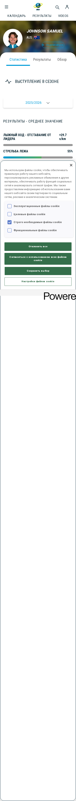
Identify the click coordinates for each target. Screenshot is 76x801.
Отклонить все (38, 246)
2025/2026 (34, 103)
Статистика (18, 59)
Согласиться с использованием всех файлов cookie (38, 259)
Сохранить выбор (38, 270)
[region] (38, 480)
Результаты (42, 59)
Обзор (62, 59)
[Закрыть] (71, 165)
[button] (6, 4)
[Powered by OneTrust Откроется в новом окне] (58, 293)
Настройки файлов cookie (38, 281)
